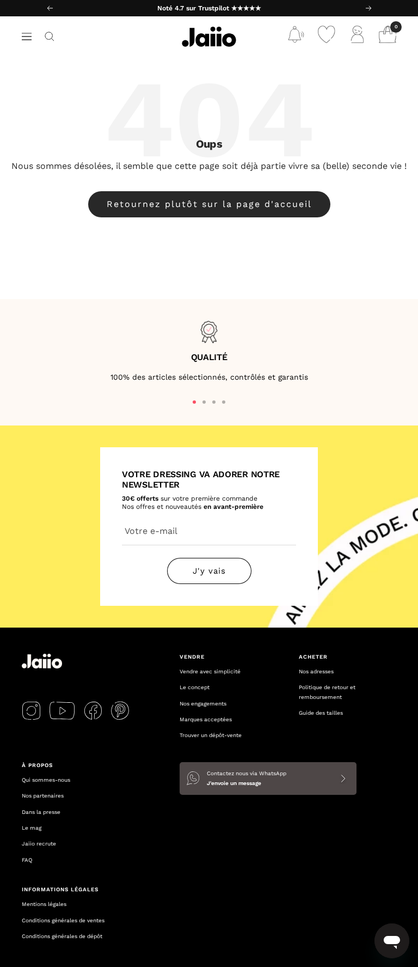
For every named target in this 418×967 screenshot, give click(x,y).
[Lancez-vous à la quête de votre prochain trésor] (49, 36)
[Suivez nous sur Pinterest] (120, 710)
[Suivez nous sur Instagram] (31, 710)
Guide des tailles (321, 713)
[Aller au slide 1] (194, 402)
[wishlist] (326, 37)
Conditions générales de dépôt (62, 936)
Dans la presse (41, 812)
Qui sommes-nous (46, 780)
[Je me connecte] (357, 37)
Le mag (31, 828)
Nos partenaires (43, 796)
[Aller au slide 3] (214, 402)
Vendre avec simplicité (210, 671)
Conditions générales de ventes (63, 920)
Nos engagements (203, 704)
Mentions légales (44, 904)
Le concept (195, 687)
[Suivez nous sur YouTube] (62, 710)
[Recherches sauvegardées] (296, 37)
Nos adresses (316, 671)
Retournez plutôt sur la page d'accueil (209, 204)
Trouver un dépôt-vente (211, 735)
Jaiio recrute (39, 844)
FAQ (27, 860)
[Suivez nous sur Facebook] (93, 710)
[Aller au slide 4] (223, 402)
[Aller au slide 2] (204, 402)
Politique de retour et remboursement (327, 692)
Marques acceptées (206, 719)
